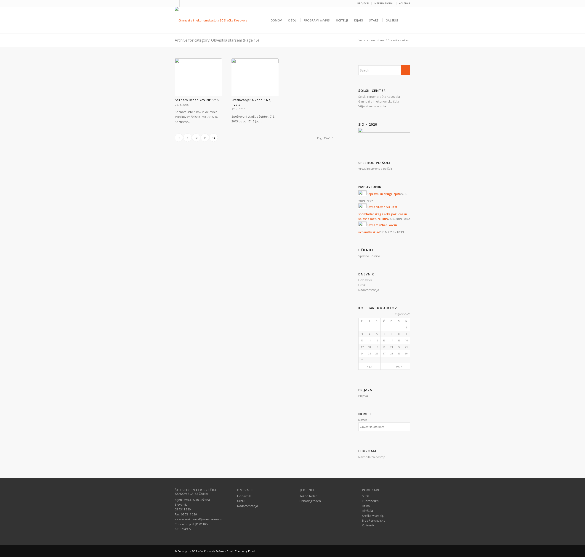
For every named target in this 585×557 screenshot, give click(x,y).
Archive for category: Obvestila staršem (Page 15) (217, 40)
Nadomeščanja (368, 290)
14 (205, 137)
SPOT (366, 496)
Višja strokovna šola (372, 106)
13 (196, 137)
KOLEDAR (404, 3)
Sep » (399, 366)
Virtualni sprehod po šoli (375, 168)
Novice (362, 420)
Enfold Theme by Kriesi (240, 551)
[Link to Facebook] (176, 3)
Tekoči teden (308, 496)
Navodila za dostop (371, 457)
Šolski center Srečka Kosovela (379, 97)
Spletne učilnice (369, 256)
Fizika (366, 506)
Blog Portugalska (373, 520)
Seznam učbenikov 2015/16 (196, 100)
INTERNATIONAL (384, 3)
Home (380, 40)
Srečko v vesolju (373, 516)
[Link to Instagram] (183, 3)
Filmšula (367, 511)
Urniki (362, 285)
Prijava (363, 396)
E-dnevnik (365, 280)
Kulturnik (368, 525)
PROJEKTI (363, 3)
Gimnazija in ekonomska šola (378, 101)
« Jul (369, 366)
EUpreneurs (370, 501)
